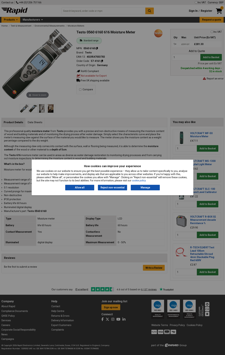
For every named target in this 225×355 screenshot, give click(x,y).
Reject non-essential (113, 187)
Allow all (80, 187)
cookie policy (139, 180)
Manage (145, 187)
